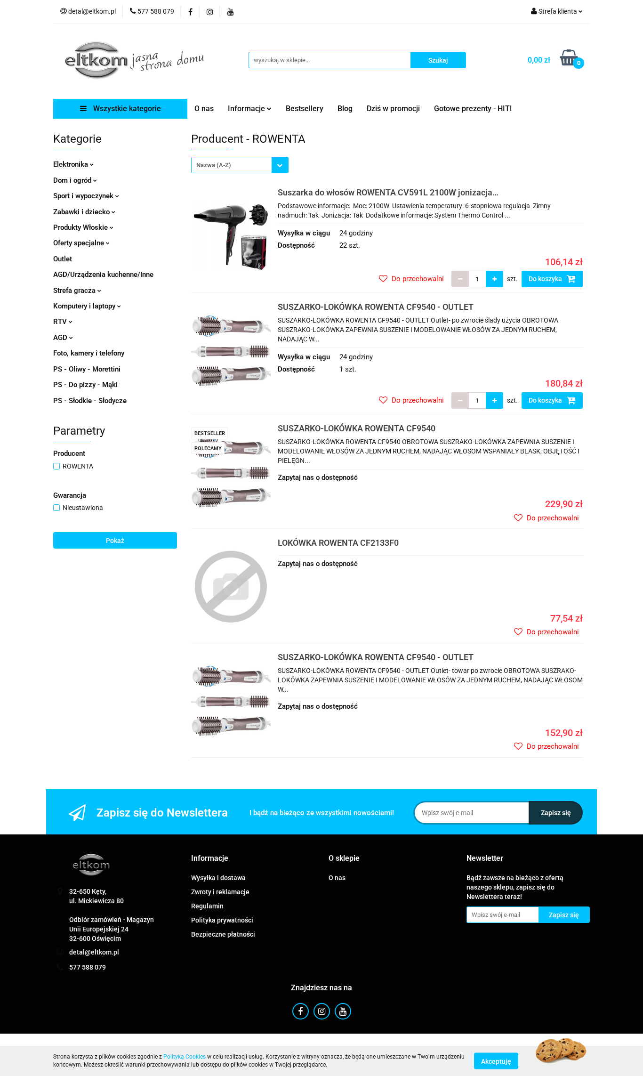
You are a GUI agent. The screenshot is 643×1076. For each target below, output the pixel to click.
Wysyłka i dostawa (218, 878)
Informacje (247, 108)
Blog (345, 108)
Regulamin (207, 906)
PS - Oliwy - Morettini (87, 369)
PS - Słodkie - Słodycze (90, 400)
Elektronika (71, 164)
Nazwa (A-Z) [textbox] (213, 165)
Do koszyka (546, 279)
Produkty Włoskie (81, 227)
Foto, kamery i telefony (88, 353)
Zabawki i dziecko (82, 212)
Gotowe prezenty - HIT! (473, 108)
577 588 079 (87, 967)
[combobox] (240, 165)
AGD (61, 337)
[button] (209, 858)
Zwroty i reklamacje (220, 892)
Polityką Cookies (184, 1056)
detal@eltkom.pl (94, 952)
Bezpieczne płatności (223, 934)
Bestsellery (304, 108)
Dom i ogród (73, 180)
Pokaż (115, 540)
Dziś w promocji (393, 108)
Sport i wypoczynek (84, 196)
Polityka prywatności (222, 920)
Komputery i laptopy (85, 306)
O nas (204, 108)
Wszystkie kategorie (126, 108)
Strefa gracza (75, 290)
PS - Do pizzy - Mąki (85, 384)
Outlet (62, 259)
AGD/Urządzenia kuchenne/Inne (103, 274)
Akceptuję (496, 1061)
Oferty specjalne (79, 243)
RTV (61, 321)
